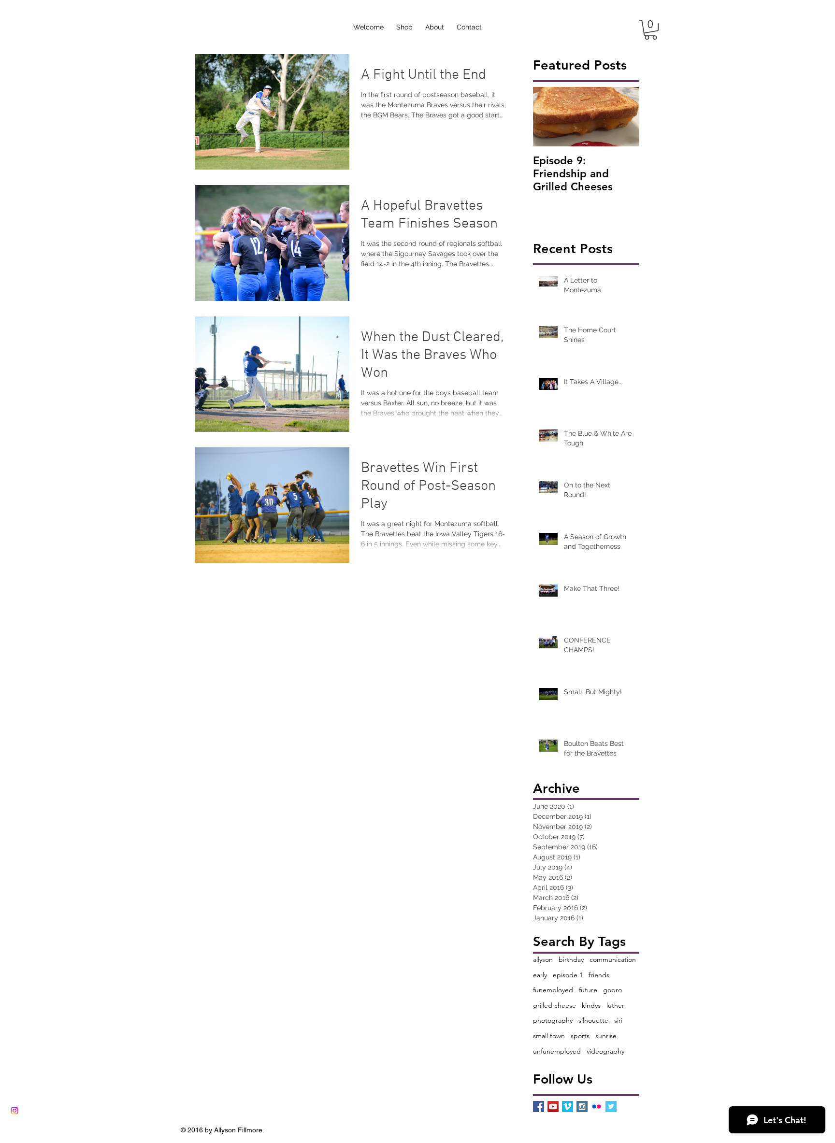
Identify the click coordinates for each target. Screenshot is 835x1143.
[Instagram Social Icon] (582, 1106)
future (588, 990)
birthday (571, 959)
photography (553, 1020)
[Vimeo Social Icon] (567, 1106)
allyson (543, 959)
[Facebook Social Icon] (538, 1106)
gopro (612, 990)
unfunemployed (557, 1051)
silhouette (593, 1020)
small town (549, 1035)
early (540, 975)
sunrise (606, 1035)
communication (613, 959)
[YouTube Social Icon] (553, 1106)
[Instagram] (14, 1110)
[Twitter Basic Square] (611, 1106)
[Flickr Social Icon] (596, 1106)
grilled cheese (554, 1005)
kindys (591, 1005)
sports (580, 1035)
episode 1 (568, 975)
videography (605, 1051)
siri (618, 1020)
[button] (650, 30)
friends (599, 975)
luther (615, 1005)
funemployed (553, 990)
